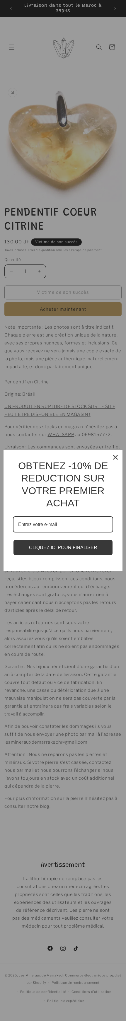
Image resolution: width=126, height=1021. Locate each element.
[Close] (115, 457)
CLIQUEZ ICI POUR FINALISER (63, 547)
